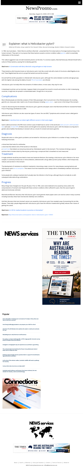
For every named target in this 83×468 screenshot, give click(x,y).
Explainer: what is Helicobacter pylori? (31, 43)
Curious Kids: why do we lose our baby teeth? (14, 366)
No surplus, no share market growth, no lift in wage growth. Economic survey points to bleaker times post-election (21, 339)
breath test (6, 149)
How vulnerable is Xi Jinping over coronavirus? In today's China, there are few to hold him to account (21, 319)
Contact (48, 462)
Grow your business (38, 462)
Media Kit (66, 462)
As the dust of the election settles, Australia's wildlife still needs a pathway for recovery (21, 361)
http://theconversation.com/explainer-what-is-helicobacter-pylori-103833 (31, 215)
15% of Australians (36, 80)
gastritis (63, 53)
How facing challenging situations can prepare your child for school (19, 324)
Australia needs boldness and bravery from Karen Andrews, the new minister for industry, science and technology (20, 371)
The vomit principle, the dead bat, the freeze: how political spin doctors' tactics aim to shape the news (20, 349)
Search (21, 462)
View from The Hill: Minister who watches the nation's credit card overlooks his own (21, 329)
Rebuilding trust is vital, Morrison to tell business (14, 334)
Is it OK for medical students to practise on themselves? (26, 210)
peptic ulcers (49, 102)
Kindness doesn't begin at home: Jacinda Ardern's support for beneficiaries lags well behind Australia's (21, 355)
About (15, 462)
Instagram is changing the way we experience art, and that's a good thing (20, 344)
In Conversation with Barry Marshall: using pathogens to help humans (30, 66)
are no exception (19, 168)
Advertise (28, 462)
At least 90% (14, 127)
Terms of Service (57, 462)
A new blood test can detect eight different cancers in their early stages (30, 120)
